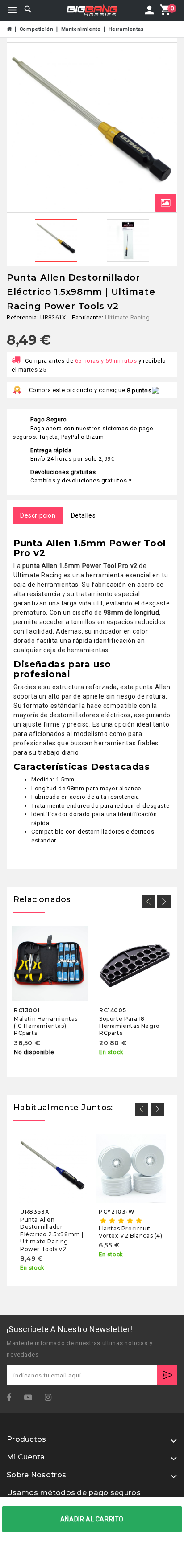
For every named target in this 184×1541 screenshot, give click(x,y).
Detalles (83, 515)
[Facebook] (12, 1398)
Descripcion (38, 515)
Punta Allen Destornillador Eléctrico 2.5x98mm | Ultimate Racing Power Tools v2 (52, 1234)
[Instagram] (51, 1398)
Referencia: (23, 317)
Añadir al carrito (92, 1519)
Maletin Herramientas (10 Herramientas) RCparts (46, 1025)
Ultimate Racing (127, 317)
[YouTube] (31, 1398)
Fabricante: (88, 317)
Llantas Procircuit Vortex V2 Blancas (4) (131, 1232)
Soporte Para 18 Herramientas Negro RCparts (129, 1025)
